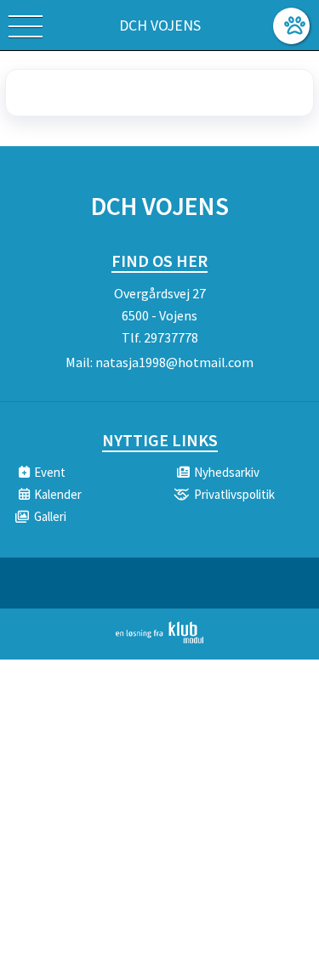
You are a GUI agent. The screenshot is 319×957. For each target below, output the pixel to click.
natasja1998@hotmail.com (174, 362)
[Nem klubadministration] (159, 640)
